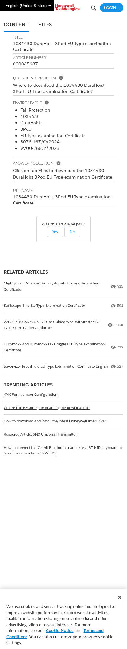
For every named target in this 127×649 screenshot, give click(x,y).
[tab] (16, 25)
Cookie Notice (60, 630)
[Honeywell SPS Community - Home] (63, 7)
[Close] (119, 597)
